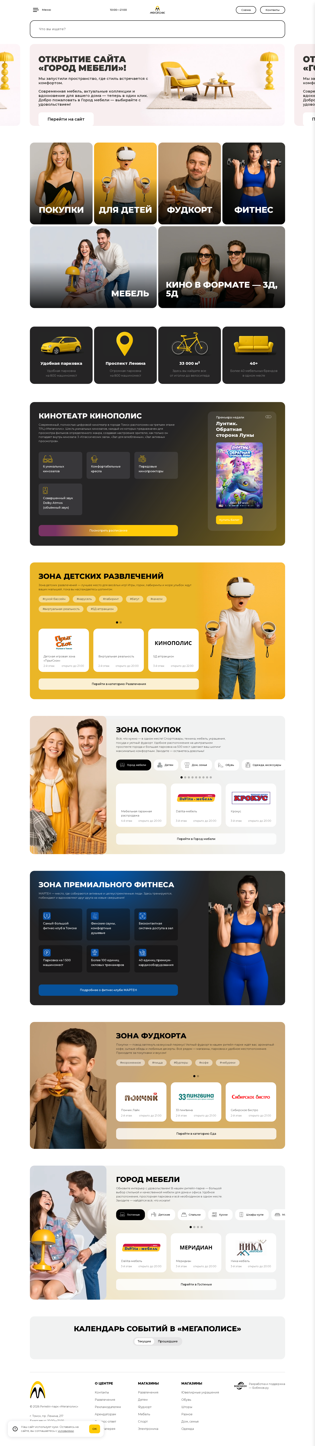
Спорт (143, 1421)
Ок (94, 1429)
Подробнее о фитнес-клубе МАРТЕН (108, 990)
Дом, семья (190, 1421)
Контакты (273, 10)
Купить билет (229, 520)
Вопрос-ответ (105, 1421)
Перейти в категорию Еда (196, 1133)
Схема (246, 10)
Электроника (148, 1429)
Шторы (186, 1407)
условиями (66, 1431)
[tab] (133, 765)
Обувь (186, 1399)
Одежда (187, 1429)
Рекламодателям (108, 1407)
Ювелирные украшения (200, 1392)
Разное (186, 1414)
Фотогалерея (105, 1429)
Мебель (144, 1414)
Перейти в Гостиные (196, 1284)
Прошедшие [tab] (168, 1341)
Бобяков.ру (260, 1387)
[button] (117, 622)
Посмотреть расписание (108, 530)
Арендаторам (105, 1414)
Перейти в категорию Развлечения (119, 684)
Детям (143, 1399)
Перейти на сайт (66, 119)
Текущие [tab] (144, 1341)
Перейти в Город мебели (196, 839)
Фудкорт (144, 1407)
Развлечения (105, 1399)
